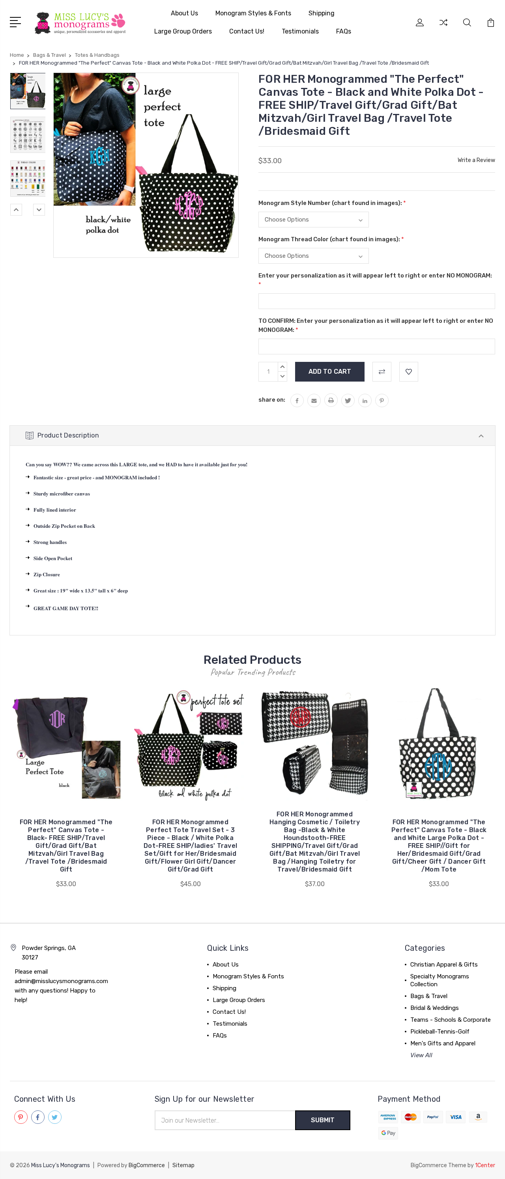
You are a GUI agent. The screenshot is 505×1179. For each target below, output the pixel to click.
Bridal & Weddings (434, 1007)
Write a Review (476, 160)
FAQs (343, 31)
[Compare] (443, 27)
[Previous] (16, 210)
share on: (271, 399)
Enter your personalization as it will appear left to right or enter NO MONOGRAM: (375, 280)
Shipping (322, 13)
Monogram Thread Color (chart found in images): (331, 239)
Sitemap (183, 1165)
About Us (184, 13)
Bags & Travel (428, 996)
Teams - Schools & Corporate (450, 1019)
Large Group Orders (183, 31)
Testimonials (300, 31)
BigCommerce (147, 1165)
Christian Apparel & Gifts (444, 964)
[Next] (39, 210)
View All (421, 1055)
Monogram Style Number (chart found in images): (332, 203)
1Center (485, 1165)
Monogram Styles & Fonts (253, 13)
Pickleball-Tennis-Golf (439, 1031)
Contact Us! (246, 31)
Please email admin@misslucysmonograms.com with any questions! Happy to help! (61, 986)
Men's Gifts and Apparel (442, 1043)
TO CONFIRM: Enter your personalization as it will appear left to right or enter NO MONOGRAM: (375, 325)
